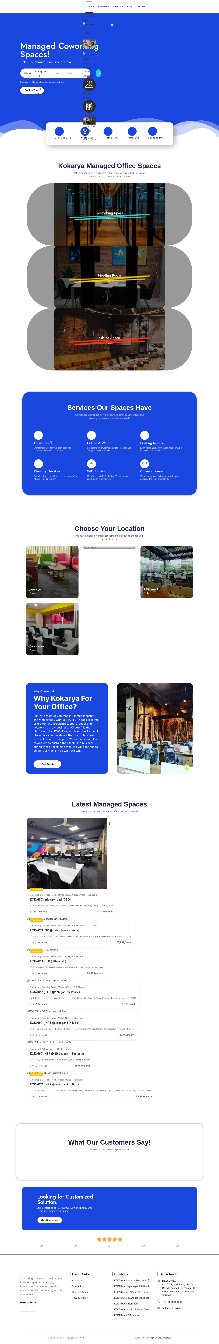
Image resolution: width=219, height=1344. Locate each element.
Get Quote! (48, 764)
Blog (129, 6)
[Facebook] (23, 1308)
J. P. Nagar (93, 925)
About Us (118, 6)
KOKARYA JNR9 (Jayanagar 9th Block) (55, 1084)
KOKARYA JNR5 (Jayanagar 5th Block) (55, 1023)
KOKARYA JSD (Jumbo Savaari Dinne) (54, 930)
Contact (140, 6)
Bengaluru (42, 71)
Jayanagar (42, 93)
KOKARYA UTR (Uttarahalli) (48, 961)
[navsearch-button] (182, 6)
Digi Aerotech (164, 1338)
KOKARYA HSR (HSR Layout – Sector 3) (57, 1054)
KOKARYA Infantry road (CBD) (50, 899)
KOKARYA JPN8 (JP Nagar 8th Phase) (55, 992)
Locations (103, 6)
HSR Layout (151, 589)
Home (90, 6)
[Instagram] (31, 1308)
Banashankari (37, 646)
